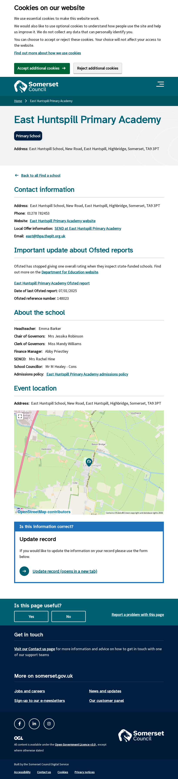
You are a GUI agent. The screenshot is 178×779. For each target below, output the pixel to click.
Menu (160, 84)
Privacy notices (85, 772)
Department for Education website (69, 272)
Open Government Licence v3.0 (75, 744)
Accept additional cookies (38, 68)
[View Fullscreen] (20, 416)
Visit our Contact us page (34, 648)
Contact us (44, 772)
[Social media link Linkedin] (34, 724)
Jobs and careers (29, 691)
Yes (31, 616)
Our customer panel (106, 700)
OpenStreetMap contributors (44, 511)
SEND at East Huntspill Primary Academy (88, 228)
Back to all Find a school (40, 175)
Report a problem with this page (138, 614)
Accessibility (22, 772)
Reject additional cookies (97, 68)
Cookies (63, 772)
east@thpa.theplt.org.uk (45, 235)
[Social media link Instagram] (49, 724)
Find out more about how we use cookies (47, 52)
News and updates (105, 691)
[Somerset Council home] (36, 86)
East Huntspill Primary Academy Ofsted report (52, 283)
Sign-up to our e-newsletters (39, 700)
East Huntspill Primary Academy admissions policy (87, 374)
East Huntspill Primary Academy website (63, 220)
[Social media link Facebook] (20, 724)
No (68, 616)
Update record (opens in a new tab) (65, 571)
